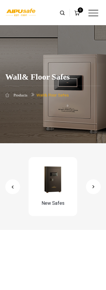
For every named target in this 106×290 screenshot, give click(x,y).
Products (20, 95)
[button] (12, 186)
